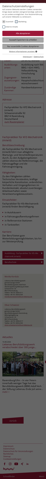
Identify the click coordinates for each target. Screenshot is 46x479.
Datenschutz (39, 56)
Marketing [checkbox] (22, 21)
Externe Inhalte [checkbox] (12, 27)
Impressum (27, 56)
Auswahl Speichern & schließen (23, 40)
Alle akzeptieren (23, 33)
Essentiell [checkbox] (9, 21)
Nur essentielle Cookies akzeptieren (23, 46)
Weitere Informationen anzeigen (22, 51)
